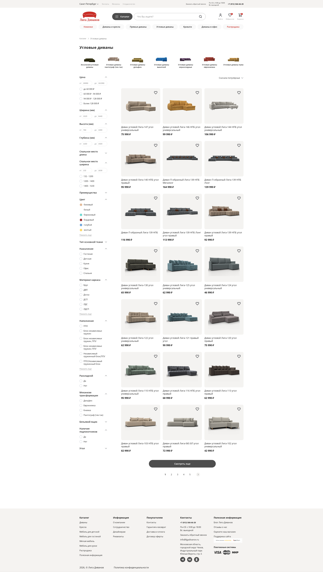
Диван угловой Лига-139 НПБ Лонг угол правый (182, 234)
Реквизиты (118, 536)
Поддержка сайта (222, 536)
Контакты (105, 4)
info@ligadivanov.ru (189, 539)
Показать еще (85, 235)
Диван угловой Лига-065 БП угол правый (181, 445)
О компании (119, 522)
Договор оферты (155, 536)
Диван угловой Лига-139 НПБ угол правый (223, 234)
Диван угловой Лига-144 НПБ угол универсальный (223, 128)
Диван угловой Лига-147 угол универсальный (137, 128)
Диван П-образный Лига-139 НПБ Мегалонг (181, 181)
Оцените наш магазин (225, 531)
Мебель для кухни (88, 545)
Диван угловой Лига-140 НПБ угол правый (140, 181)
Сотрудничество (129, 4)
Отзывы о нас (220, 527)
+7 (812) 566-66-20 (236, 4)
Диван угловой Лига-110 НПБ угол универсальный (140, 392)
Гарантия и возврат (156, 527)
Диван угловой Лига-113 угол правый (220, 392)
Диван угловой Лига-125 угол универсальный (179, 287)
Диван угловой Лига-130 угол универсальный (137, 287)
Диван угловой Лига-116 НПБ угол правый (181, 392)
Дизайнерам (119, 531)
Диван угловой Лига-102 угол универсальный (220, 445)
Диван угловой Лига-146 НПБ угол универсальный (181, 128)
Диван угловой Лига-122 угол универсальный (137, 339)
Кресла (82, 527)
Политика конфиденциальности (131, 567)
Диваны (83, 522)
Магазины (116, 4)
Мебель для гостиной (90, 536)
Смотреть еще (182, 463)
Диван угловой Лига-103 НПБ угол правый (140, 445)
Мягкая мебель (86, 541)
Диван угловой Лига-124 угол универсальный (220, 287)
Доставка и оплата (156, 531)
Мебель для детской (89, 531)
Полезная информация (90, 555)
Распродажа (85, 550)
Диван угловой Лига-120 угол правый (220, 339)
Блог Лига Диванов (223, 522)
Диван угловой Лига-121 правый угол (181, 339)
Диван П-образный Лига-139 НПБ (139, 232)
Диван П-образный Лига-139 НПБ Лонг (222, 181)
